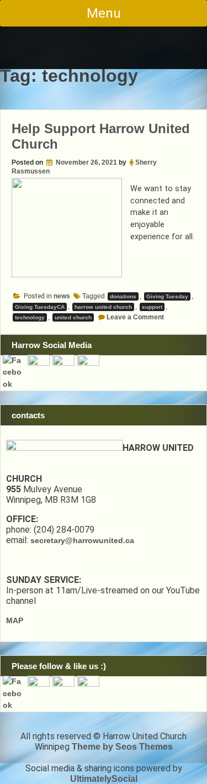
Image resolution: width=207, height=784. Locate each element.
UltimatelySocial (103, 778)
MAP (14, 620)
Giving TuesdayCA (40, 307)
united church (73, 317)
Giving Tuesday (167, 296)
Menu (104, 13)
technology (30, 317)
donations (123, 296)
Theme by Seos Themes (122, 746)
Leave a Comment (135, 317)
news (62, 296)
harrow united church (103, 307)
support (152, 307)
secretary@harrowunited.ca (82, 540)
